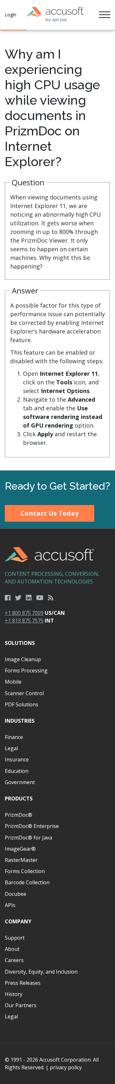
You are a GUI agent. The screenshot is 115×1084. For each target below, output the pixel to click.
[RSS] (51, 598)
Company (18, 921)
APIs (10, 905)
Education (16, 771)
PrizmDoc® (18, 814)
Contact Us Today (49, 513)
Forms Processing (26, 670)
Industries (19, 720)
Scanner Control (24, 693)
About (12, 948)
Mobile (13, 681)
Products (19, 798)
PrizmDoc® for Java (28, 837)
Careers (14, 960)
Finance (14, 737)
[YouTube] (39, 598)
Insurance (17, 759)
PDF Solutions (21, 704)
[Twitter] (18, 598)
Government (20, 782)
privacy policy (66, 1067)
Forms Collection (25, 871)
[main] (57, 250)
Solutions (20, 642)
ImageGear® (20, 848)
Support (15, 937)
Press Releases (23, 982)
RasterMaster (21, 859)
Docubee (15, 893)
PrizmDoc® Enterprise (32, 826)
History (13, 994)
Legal (11, 748)
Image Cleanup (23, 659)
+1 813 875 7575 (24, 620)
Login (10, 15)
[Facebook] (8, 598)
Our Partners (20, 1005)
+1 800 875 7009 (24, 612)
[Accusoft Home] (55, 15)
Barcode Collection (27, 882)
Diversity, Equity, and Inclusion (41, 971)
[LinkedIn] (29, 598)
